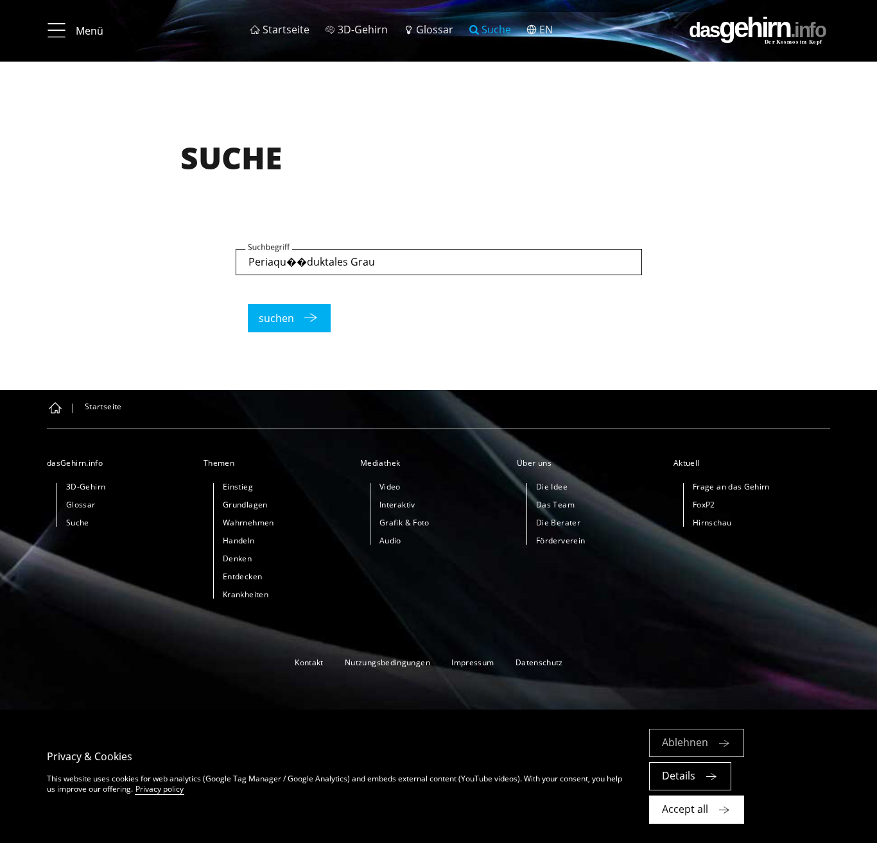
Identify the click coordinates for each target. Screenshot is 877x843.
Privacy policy (159, 788)
